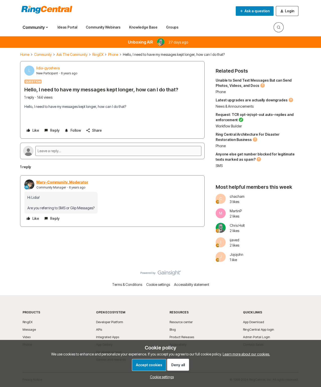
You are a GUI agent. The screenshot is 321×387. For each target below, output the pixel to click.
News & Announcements (235, 106)
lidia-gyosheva (48, 68)
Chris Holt (237, 225)
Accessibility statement (191, 284)
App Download (253, 322)
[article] (112, 201)
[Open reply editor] (112, 151)
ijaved (234, 240)
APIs (99, 329)
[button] (254, 11)
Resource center (181, 322)
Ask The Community (72, 54)
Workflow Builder (229, 126)
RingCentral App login (258, 329)
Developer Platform (109, 322)
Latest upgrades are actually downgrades (252, 100)
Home (24, 54)
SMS (219, 165)
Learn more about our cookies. (246, 354)
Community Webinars (103, 27)
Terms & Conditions (127, 284)
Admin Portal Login (256, 337)
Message (29, 329)
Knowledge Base (143, 27)
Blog (173, 329)
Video (27, 337)
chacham (237, 196)
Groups (172, 27)
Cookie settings (158, 284)
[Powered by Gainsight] (160, 274)
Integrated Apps (107, 337)
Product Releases (182, 337)
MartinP (236, 211)
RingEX (97, 54)
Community (43, 54)
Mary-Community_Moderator (62, 182)
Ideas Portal (67, 27)
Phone (113, 54)
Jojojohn (236, 254)
